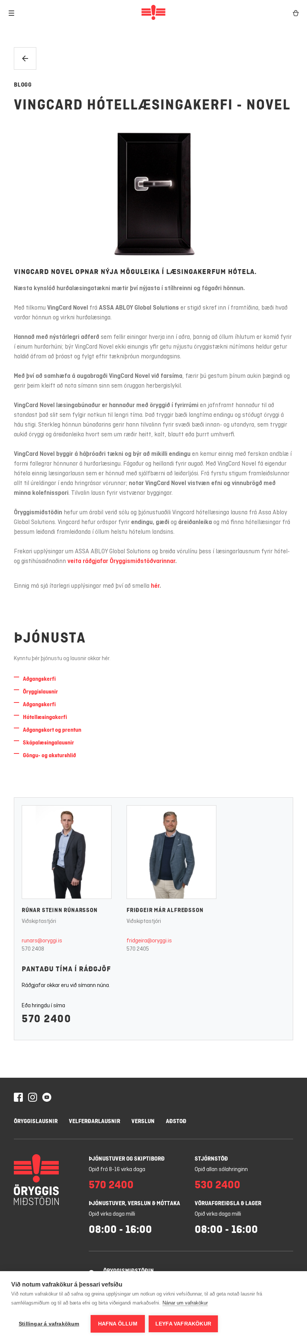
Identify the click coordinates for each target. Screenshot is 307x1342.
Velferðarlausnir (94, 1121)
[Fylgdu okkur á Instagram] (32, 1098)
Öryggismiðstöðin (128, 1270)
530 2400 (217, 1184)
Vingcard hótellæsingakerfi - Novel (152, 104)
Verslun (143, 1121)
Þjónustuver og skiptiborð (127, 1158)
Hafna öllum (117, 1324)
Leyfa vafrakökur (183, 1324)
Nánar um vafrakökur (185, 1303)
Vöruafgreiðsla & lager (228, 1203)
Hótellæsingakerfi (45, 716)
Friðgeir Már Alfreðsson (165, 910)
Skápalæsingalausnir (48, 742)
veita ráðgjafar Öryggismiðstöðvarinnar (121, 561)
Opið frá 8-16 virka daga (117, 1169)
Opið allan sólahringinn (221, 1169)
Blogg (23, 84)
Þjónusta (50, 637)
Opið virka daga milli (112, 1214)
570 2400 (46, 1018)
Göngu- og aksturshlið (49, 755)
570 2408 (33, 949)
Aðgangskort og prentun (52, 729)
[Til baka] (25, 58)
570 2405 (138, 949)
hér (155, 586)
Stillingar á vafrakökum (49, 1324)
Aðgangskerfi (39, 678)
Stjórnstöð (211, 1158)
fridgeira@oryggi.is (149, 941)
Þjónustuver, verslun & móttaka (134, 1203)
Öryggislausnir (40, 691)
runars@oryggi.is (42, 941)
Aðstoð (176, 1121)
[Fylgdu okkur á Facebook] (18, 1098)
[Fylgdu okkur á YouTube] (46, 1098)
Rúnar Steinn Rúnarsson (60, 910)
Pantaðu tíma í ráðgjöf (66, 969)
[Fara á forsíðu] (153, 13)
